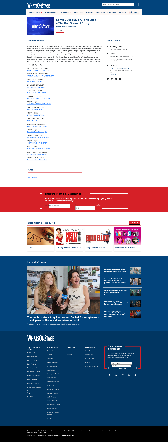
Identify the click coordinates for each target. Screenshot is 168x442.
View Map (113, 74)
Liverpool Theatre (33, 383)
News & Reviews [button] (50, 12)
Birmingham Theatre (34, 368)
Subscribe (99, 205)
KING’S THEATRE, (32, 121)
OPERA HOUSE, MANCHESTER (37, 143)
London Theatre (32, 352)
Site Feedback (89, 359)
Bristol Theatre (51, 378)
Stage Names (89, 351)
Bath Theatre (31, 364)
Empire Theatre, (61, 26)
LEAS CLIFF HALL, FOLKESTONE (37, 160)
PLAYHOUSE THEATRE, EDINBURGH (38, 149)
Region (77, 205)
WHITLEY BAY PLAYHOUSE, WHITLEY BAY (40, 76)
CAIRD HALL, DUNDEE (34, 81)
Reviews (49, 355)
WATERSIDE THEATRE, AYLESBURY (38, 154)
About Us (88, 362)
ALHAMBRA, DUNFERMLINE (36, 87)
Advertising (89, 355)
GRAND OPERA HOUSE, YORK (37, 126)
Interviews (50, 359)
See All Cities (31, 397)
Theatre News (51, 351)
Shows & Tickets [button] (34, 12)
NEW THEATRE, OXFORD (35, 109)
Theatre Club (78, 12)
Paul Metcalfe (32, 178)
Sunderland (72, 26)
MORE (134, 222)
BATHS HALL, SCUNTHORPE (36, 115)
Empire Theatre (115, 68)
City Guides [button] (65, 12)
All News (49, 418)
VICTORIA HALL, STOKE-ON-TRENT (38, 137)
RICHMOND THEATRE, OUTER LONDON (40, 98)
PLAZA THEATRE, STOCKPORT (36, 93)
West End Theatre (52, 362)
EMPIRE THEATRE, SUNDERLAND (38, 70)
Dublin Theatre (32, 356)
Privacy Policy (61, 435)
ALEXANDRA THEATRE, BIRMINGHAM (39, 104)
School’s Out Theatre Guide (116, 12)
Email (47, 206)
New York (69, 355)
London (68, 351)
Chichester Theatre (33, 372)
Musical (60, 31)
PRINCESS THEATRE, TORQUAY (37, 132)
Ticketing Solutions (91, 366)
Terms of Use (70, 435)
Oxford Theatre (52, 408)
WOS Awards (100, 12)
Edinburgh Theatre (33, 376)
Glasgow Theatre (33, 360)
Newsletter (89, 12)
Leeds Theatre (32, 379)
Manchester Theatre (34, 387)
